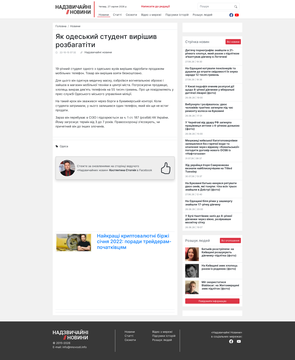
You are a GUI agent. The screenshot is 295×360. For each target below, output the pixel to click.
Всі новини (233, 41)
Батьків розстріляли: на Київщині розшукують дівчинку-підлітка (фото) (219, 252)
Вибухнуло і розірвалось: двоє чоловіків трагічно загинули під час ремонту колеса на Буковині (209, 107)
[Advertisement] (115, 206)
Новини (104, 14)
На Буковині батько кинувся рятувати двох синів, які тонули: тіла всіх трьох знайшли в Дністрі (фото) (211, 186)
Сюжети (131, 14)
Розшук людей (202, 14)
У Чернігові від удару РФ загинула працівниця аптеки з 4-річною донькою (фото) (212, 126)
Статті (117, 14)
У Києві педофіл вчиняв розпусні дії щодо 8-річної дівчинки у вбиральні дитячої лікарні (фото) (209, 90)
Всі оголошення (230, 240)
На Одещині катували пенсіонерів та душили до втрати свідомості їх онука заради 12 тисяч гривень (211, 71)
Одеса (64, 146)
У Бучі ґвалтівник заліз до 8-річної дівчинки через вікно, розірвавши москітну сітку (208, 219)
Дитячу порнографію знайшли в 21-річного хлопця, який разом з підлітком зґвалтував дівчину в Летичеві (212, 53)
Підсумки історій (177, 14)
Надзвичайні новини (98, 52)
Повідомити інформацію (212, 301)
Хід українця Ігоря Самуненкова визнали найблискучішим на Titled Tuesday (208, 168)
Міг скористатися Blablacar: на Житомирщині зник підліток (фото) (220, 285)
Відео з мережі (151, 14)
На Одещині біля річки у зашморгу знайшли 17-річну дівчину (208, 202)
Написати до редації (155, 6)
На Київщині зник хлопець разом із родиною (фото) (219, 267)
